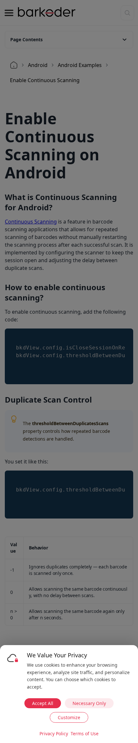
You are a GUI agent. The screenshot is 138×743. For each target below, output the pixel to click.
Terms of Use (85, 733)
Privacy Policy (53, 733)
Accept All (42, 703)
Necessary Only (89, 703)
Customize (69, 717)
